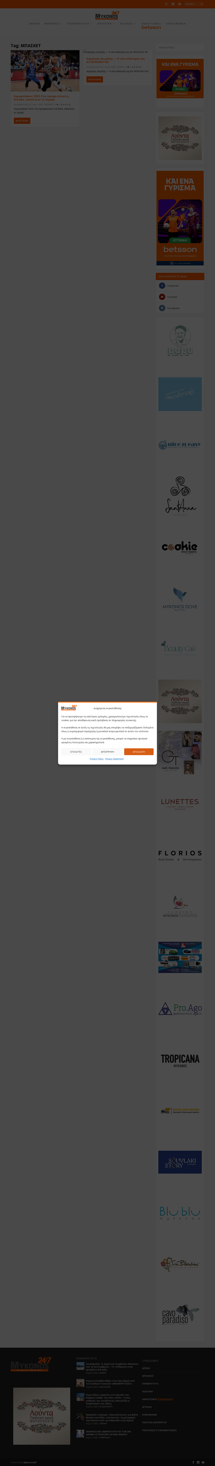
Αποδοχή (139, 751)
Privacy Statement (114, 758)
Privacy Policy (97, 758)
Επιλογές (76, 751)
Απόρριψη (107, 751)
